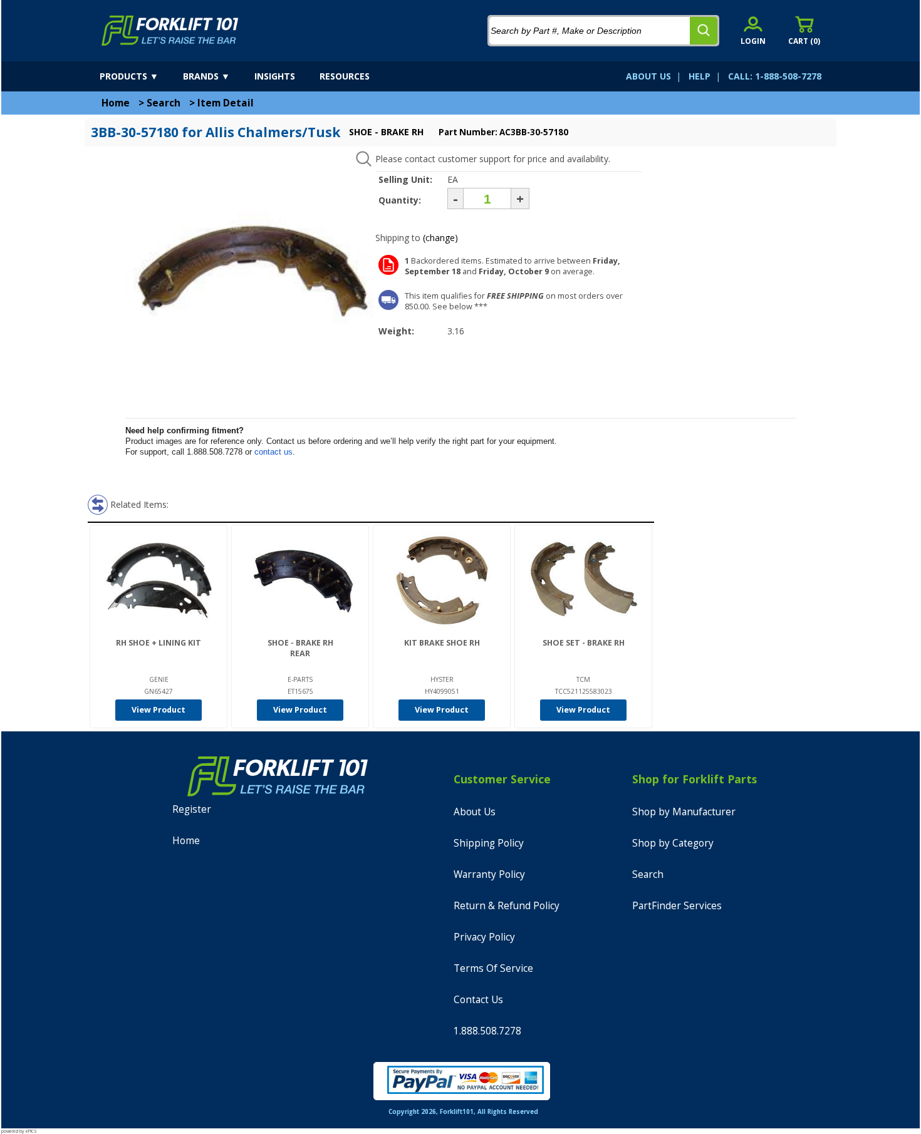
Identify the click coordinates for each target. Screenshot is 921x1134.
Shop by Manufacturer (684, 811)
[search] (703, 30)
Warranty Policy (489, 874)
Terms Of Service (493, 968)
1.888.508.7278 (487, 1031)
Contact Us (478, 999)
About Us (475, 811)
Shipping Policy (489, 843)
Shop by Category (673, 843)
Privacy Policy (484, 937)
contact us (273, 451)
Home (115, 103)
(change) (440, 238)
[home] (170, 30)
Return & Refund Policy (506, 905)
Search (163, 103)
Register (191, 809)
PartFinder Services (677, 905)
